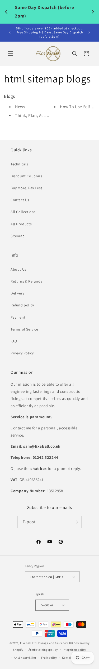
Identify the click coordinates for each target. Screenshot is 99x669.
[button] (10, 53)
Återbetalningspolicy (43, 650)
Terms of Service (24, 329)
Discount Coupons (26, 176)
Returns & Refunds (26, 281)
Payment (18, 317)
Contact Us (20, 199)
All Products (21, 224)
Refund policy (22, 305)
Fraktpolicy (49, 657)
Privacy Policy (22, 353)
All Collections (23, 211)
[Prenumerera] (76, 522)
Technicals (19, 164)
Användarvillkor (25, 657)
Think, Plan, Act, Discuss (38, 115)
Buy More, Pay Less (27, 188)
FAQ (14, 341)
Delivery (17, 293)
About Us (18, 269)
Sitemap (18, 236)
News (20, 106)
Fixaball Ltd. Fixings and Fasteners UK (46, 643)
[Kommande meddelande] (89, 32)
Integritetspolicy (74, 650)
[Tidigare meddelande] (10, 32)
